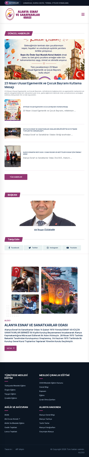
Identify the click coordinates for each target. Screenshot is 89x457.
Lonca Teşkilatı (11, 431)
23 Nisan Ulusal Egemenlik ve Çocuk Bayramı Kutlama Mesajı (43, 85)
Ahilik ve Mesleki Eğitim (14, 423)
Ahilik (7, 415)
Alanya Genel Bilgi (47, 415)
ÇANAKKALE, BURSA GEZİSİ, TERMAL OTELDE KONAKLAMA (45, 3)
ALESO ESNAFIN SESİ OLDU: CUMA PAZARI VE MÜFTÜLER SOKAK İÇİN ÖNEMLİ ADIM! (52, 153)
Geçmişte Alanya (46, 431)
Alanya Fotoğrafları (47, 427)
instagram (54, 248)
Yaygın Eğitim (10, 394)
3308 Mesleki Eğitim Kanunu (51, 383)
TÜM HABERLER (16, 177)
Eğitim (41, 395)
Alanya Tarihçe (45, 419)
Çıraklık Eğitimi (11, 398)
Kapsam (42, 391)
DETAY (9, 348)
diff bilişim (20, 449)
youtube (73, 248)
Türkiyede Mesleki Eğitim (15, 386)
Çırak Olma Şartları (47, 400)
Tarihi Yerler (44, 423)
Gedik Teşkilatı (11, 427)
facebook (15, 248)
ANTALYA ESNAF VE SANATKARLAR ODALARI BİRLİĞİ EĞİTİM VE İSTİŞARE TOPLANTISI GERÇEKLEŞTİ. (50, 130)
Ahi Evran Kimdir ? (12, 419)
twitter (35, 248)
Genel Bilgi (43, 387)
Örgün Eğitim (10, 390)
